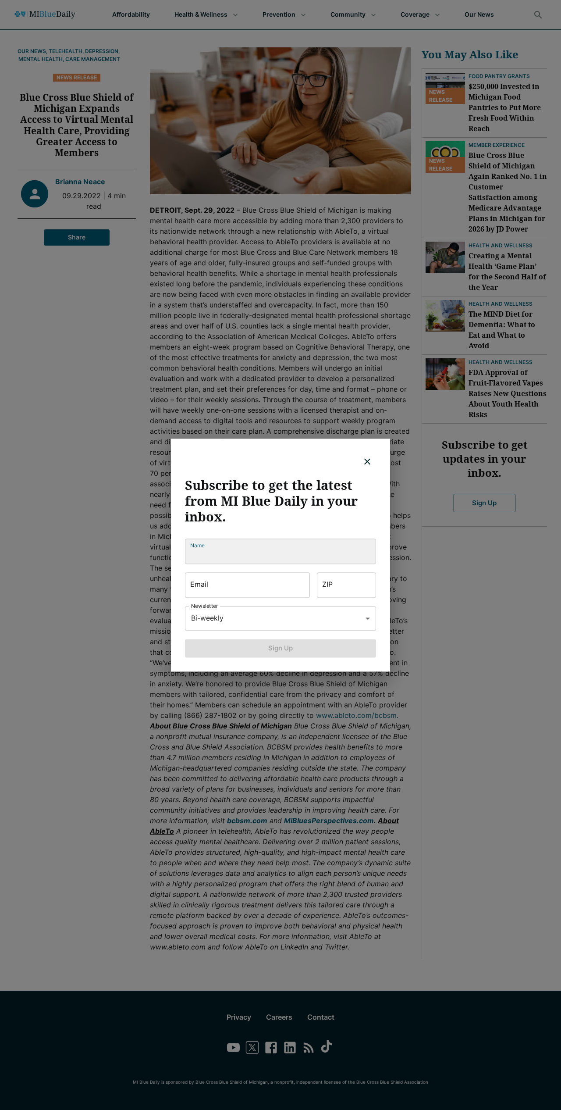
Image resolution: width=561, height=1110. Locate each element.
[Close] (367, 461)
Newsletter (204, 606)
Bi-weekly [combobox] (207, 618)
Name (197, 545)
